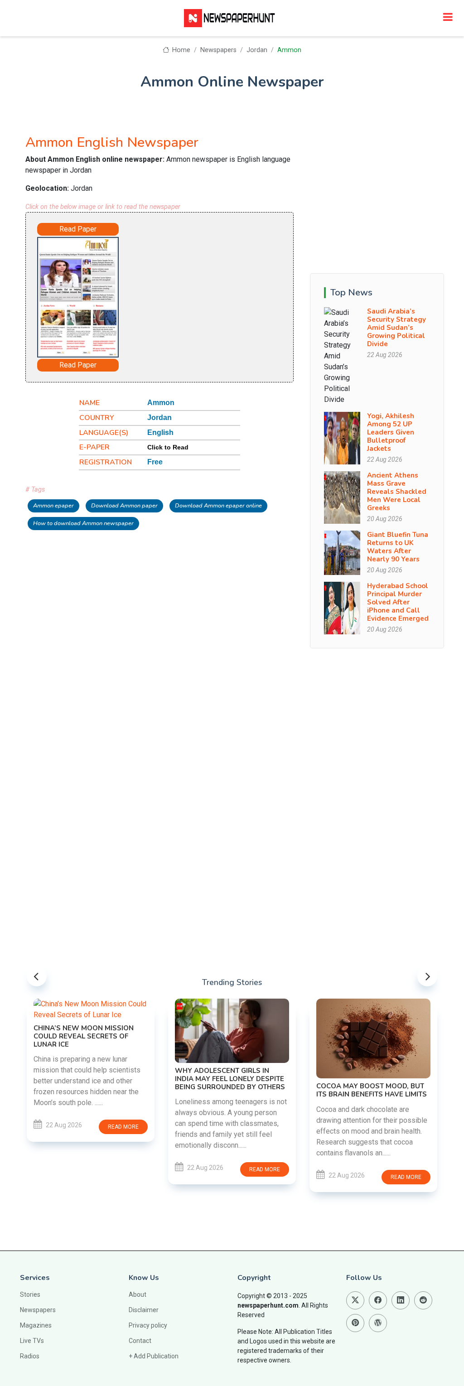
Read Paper (78, 229)
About (137, 1294)
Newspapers (218, 50)
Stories (30, 1294)
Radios (29, 1356)
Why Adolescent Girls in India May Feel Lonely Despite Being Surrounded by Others (230, 1079)
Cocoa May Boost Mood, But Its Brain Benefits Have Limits (371, 1090)
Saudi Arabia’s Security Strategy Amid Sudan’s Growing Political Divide (396, 327)
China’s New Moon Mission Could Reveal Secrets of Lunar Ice (84, 1036)
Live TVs (32, 1341)
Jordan (256, 50)
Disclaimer (144, 1310)
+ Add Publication (154, 1356)
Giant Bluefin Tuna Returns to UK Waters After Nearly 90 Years (397, 547)
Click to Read (167, 447)
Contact (140, 1341)
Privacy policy (148, 1325)
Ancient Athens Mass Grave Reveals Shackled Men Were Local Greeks (396, 491)
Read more (123, 1127)
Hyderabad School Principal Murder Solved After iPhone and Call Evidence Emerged (398, 602)
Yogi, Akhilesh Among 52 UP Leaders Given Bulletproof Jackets (390, 432)
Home (180, 50)
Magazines (36, 1325)
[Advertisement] (206, 291)
